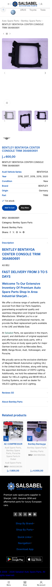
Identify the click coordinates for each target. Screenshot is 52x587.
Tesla (42, 9)
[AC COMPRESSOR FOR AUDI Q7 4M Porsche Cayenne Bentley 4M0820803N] (13, 431)
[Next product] (10, 33)
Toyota (32, 9)
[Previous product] (3, 33)
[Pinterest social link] (17, 232)
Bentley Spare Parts (22, 222)
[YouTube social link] (30, 514)
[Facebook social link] (10, 232)
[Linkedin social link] (20, 232)
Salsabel (9, 332)
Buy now (25, 208)
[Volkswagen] (13, 12)
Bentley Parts (15, 227)
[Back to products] (6, 33)
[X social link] (13, 232)
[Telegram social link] (23, 232)
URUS (23, 9)
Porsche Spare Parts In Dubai (13, 456)
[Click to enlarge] (7, 103)
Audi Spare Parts (13, 447)
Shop (23, 292)
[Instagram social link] (25, 514)
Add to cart (10, 208)
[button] (3, 9)
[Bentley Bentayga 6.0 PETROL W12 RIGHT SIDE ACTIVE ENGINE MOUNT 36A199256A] (37, 431)
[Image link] (25, 486)
